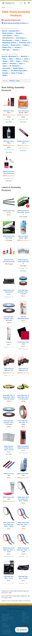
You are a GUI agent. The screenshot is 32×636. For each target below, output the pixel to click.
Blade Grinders (7, 33)
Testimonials (5, 627)
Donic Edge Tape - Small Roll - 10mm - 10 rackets (23, 291)
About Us (24, 614)
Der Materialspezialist (18, 70)
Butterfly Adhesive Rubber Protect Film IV (23, 261)
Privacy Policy (26, 617)
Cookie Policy (25, 618)
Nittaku (4, 70)
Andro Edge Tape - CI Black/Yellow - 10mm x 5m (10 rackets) (23, 397)
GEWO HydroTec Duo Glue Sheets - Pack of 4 (23, 212)
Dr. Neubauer (14, 66)
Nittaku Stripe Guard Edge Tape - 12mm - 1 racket (23, 524)
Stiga (18, 61)
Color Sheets (7, 35)
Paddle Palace (18, 68)
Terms (24, 615)
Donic (26, 59)
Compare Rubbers (6, 631)
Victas (25, 61)
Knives (24, 40)
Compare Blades (6, 630)
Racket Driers (16, 45)
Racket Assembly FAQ (8, 617)
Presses (5, 45)
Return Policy (5, 615)
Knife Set (8, 342)
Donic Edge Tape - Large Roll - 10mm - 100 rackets (8, 422)
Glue (16, 35)
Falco (4, 59)
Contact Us (5, 620)
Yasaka (4, 61)
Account (4, 623)
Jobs (23, 620)
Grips (17, 40)
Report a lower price (24, 600)
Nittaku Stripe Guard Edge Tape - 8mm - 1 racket (8, 549)
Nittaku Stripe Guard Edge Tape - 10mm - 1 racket (23, 549)
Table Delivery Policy (7, 619)
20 (27, 119)
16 (12, 178)
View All (4, 31)
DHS (11, 61)
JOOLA (18, 59)
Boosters (19, 33)
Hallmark (13, 63)
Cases (18, 80)
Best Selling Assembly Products (14, 23)
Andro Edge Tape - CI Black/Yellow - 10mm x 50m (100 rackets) (9, 397)
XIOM (4, 75)
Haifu (11, 59)
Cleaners (12, 80)
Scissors (18, 47)
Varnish (15, 50)
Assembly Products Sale (11, 20)
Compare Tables (6, 633)
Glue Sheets (20, 38)
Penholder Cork (24, 43)
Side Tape (5, 50)
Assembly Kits (13, 31)
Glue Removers (7, 38)
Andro (4, 63)
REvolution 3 (13, 56)
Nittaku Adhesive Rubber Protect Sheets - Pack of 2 (9, 448)
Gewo (21, 63)
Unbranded (6, 68)
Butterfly (24, 56)
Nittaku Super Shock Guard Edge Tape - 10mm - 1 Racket (8, 524)
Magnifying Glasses (9, 43)
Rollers (26, 45)
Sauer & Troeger (17, 73)
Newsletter (25, 627)
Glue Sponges (7, 40)
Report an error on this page (10, 600)
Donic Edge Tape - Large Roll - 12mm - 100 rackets (8, 318)
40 (12, 149)
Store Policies (5, 614)
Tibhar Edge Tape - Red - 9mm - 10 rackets (23, 422)
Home (3, 7)
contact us (24, 596)
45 (12, 119)
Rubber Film (6, 47)
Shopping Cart (6, 625)
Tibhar (4, 66)
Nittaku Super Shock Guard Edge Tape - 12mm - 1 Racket (23, 498)
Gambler (5, 73)
